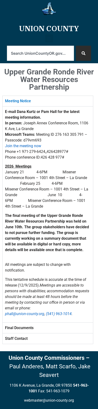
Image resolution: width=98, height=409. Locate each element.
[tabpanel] (47, 214)
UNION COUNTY (49, 28)
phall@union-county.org (24, 314)
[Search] (83, 53)
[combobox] (40, 53)
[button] (49, 40)
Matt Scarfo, (61, 366)
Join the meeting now (23, 146)
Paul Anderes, (26, 366)
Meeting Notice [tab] (18, 101)
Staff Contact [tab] (16, 338)
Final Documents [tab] (19, 328)
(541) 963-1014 (59, 314)
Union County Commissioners (46, 358)
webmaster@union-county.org (49, 400)
